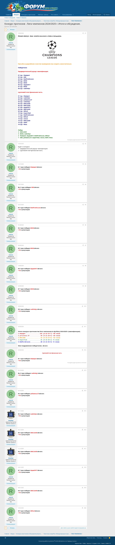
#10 (85, 306)
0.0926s (98, 543)
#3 (85, 164)
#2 (85, 143)
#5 (85, 204)
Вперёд (12, 29)
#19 (85, 487)
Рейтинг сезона (43, 14)
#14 (85, 390)
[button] (59, 14)
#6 (85, 225)
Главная (8, 14)
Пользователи (67, 14)
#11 (85, 326)
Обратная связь (91, 538)
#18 (85, 467)
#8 (85, 265)
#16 (85, 429)
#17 (85, 448)
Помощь (99, 538)
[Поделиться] (83, 33)
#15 (85, 411)
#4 (85, 184)
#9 (85, 286)
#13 (85, 370)
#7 (85, 245)
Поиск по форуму (21, 17)
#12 (85, 350)
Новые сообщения (9, 17)
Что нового (54, 14)
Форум (16, 14)
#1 (85, 33)
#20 (85, 508)
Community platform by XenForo (53, 541)
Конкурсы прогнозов (28, 14)
